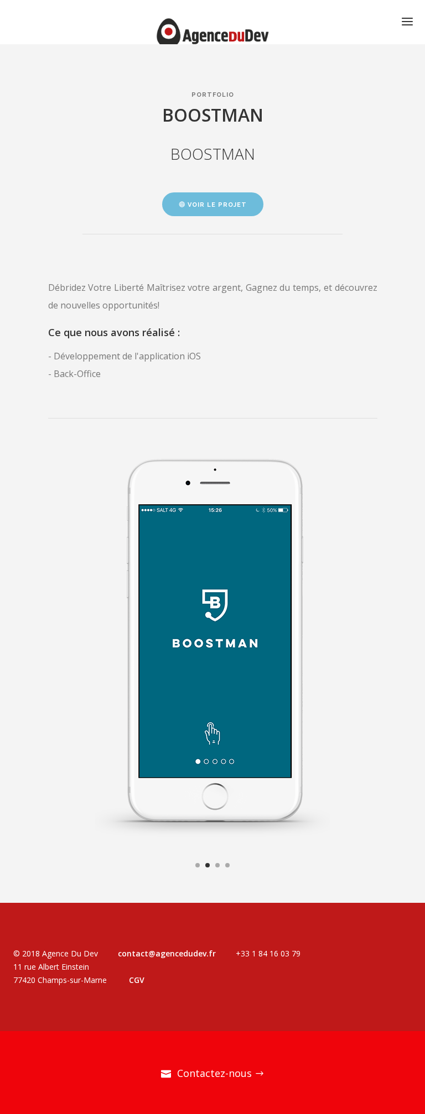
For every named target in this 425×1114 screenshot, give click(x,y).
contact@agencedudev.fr (167, 953)
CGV (136, 980)
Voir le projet (216, 204)
